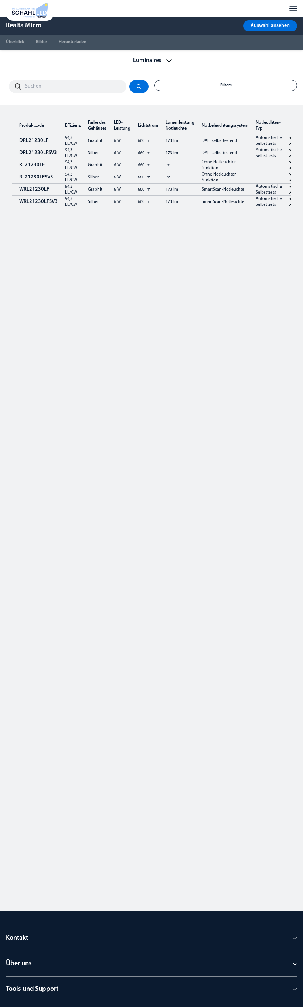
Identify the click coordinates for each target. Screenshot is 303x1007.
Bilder (41, 42)
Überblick (15, 42)
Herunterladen (72, 42)
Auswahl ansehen (270, 25)
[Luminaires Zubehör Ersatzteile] (151, 61)
